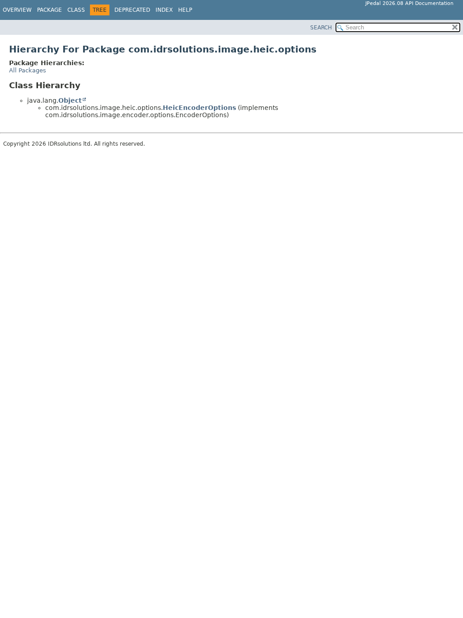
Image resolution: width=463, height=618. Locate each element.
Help (185, 10)
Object (70, 100)
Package (49, 10)
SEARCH (321, 27)
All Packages (27, 70)
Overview (17, 10)
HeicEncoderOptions (199, 107)
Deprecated (132, 10)
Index (164, 10)
